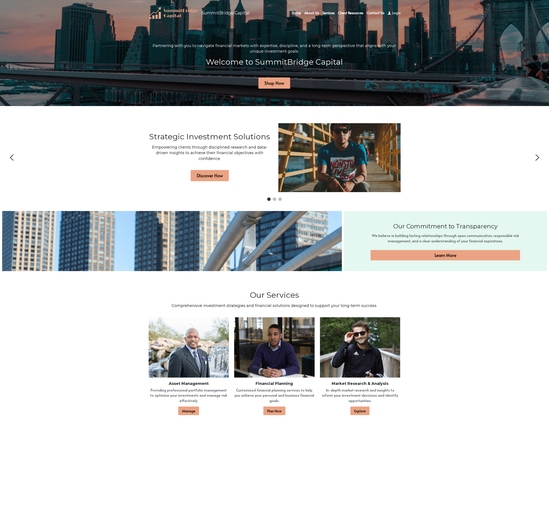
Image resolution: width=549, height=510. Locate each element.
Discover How (210, 176)
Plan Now (274, 410)
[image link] (173, 12)
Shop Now (274, 83)
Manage (188, 410)
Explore (360, 410)
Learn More (445, 255)
